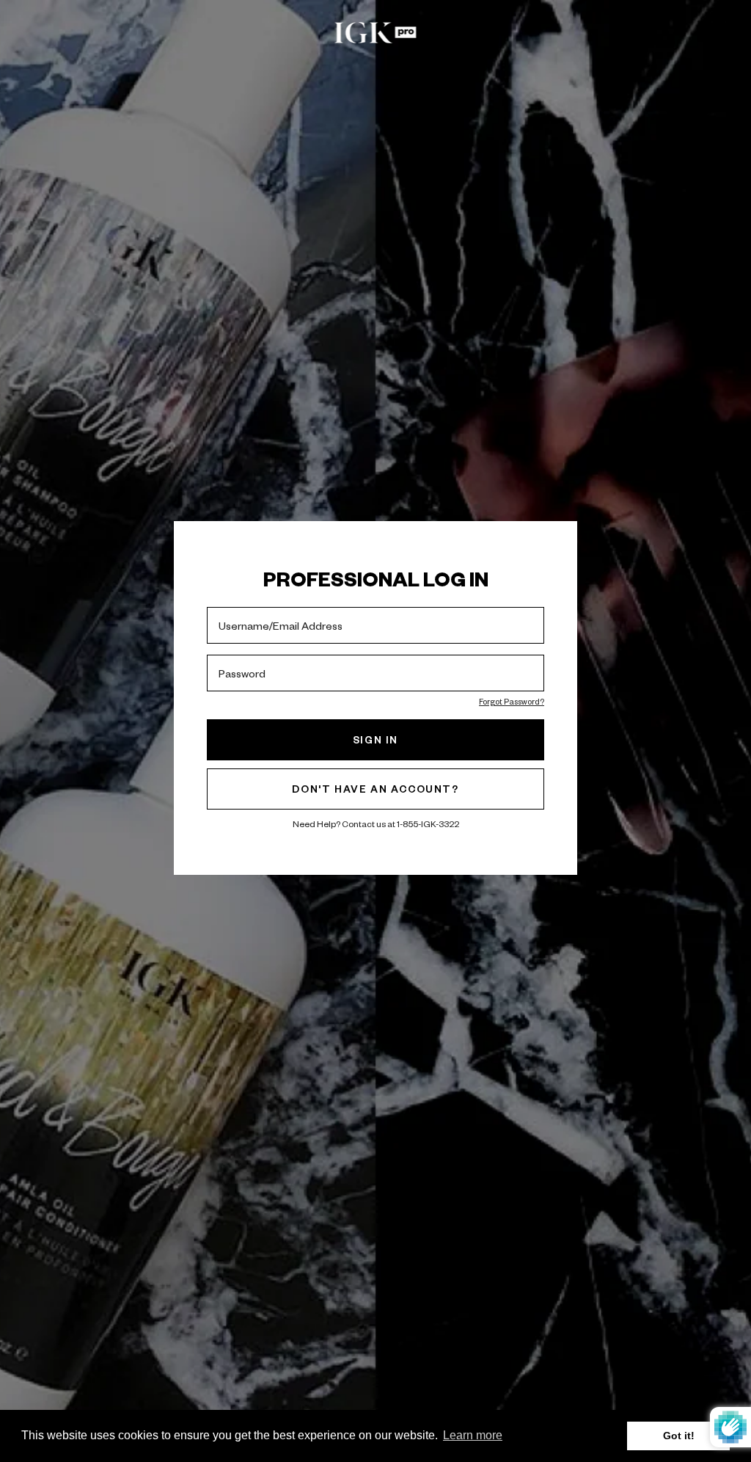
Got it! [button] (679, 1435)
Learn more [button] (472, 1435)
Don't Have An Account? (375, 788)
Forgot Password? (511, 701)
